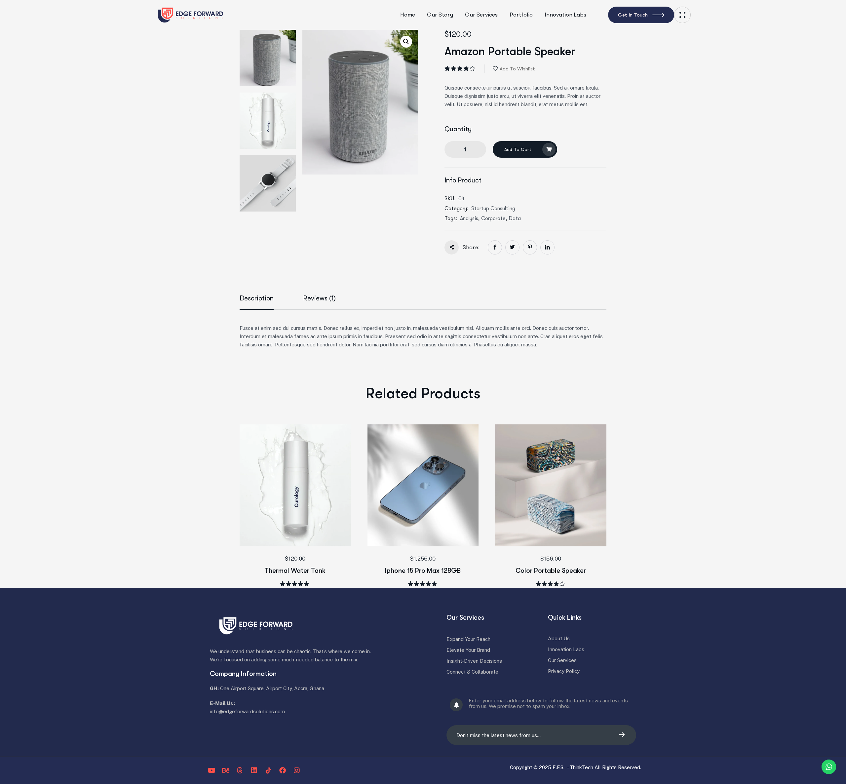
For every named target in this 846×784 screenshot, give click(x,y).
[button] (406, 42)
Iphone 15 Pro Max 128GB (423, 570)
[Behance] (225, 770)
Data (515, 218)
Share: (471, 247)
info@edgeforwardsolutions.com (247, 711)
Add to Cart (517, 149)
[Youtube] (211, 770)
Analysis (469, 218)
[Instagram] (296, 770)
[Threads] (240, 770)
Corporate (493, 218)
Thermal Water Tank (295, 570)
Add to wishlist (517, 69)
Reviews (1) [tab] (319, 298)
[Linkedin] (254, 770)
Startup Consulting (493, 209)
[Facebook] (282, 770)
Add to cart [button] (306, 521)
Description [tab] (257, 298)
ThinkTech (582, 767)
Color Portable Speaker (551, 570)
